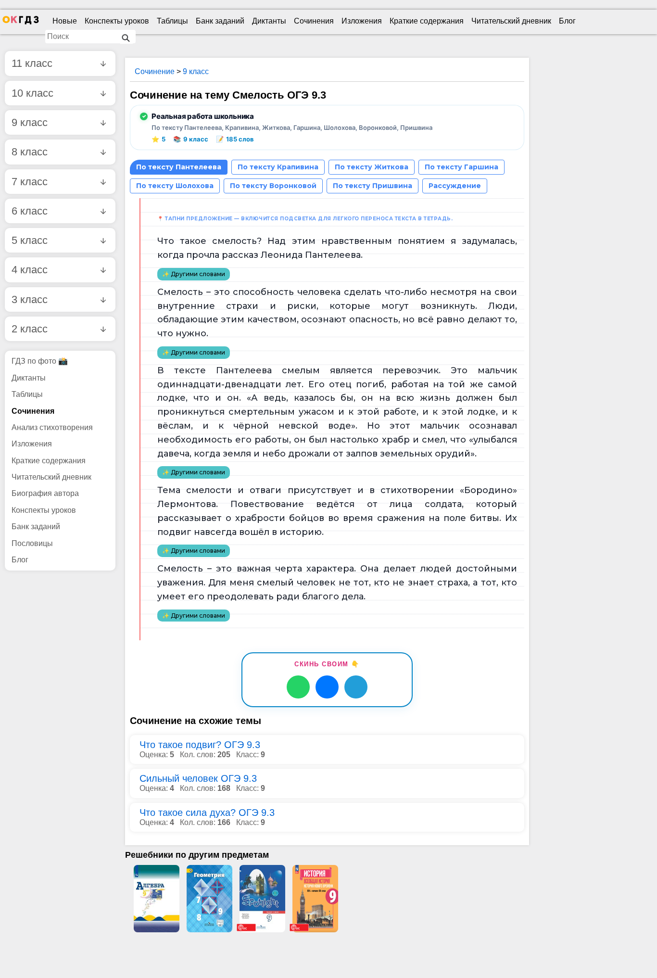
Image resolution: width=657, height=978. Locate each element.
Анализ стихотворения (52, 427)
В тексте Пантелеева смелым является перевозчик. (299, 370)
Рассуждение (455, 185)
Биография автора (45, 493)
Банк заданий (220, 21)
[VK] (327, 687)
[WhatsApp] (298, 687)
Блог (567, 21)
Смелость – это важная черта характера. (256, 568)
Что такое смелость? (209, 241)
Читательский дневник (511, 21)
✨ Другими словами (193, 274)
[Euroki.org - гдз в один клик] (20, 22)
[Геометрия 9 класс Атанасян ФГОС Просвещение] (209, 898)
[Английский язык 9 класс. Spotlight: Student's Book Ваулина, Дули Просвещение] (262, 898)
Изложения (361, 21)
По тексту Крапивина (278, 167)
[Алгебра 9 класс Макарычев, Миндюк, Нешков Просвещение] (156, 898)
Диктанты (269, 21)
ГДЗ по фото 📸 (40, 361)
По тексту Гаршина (461, 167)
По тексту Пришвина (372, 185)
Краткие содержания (427, 21)
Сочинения (314, 21)
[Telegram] (355, 687)
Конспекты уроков (117, 21)
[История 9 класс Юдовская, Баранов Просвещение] (315, 898)
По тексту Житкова (371, 167)
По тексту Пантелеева (178, 167)
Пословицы (32, 543)
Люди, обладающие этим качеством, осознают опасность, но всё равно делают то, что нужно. (337, 320)
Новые (64, 21)
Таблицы (172, 21)
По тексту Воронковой (273, 185)
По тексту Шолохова (175, 185)
